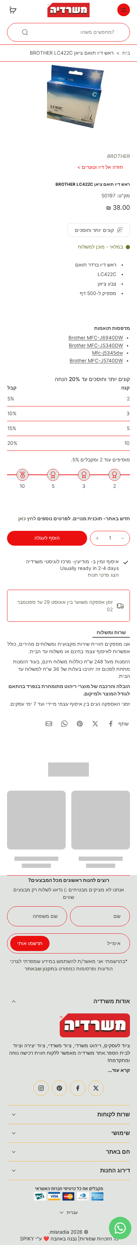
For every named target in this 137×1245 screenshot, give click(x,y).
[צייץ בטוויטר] (95, 723)
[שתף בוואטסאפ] (64, 723)
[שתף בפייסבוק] (110, 723)
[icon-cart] (14, 10)
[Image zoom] (68, 100)
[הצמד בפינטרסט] (79, 723)
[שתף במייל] (49, 723)
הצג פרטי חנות (103, 575)
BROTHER (118, 156)
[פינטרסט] (59, 1088)
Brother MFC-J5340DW (96, 345)
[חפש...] (25, 32)
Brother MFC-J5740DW (96, 360)
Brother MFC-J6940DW (95, 338)
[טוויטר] (96, 1088)
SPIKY (27, 1238)
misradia (59, 1232)
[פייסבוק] (77, 1088)
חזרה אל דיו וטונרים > (100, 167)
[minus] (123, 538)
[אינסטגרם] (41, 1088)
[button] (47, 538)
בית (126, 53)
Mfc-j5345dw (107, 353)
